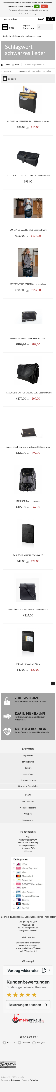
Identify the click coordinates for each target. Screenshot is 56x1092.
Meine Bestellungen (28, 946)
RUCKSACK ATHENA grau (28, 501)
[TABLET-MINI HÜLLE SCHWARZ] (28, 550)
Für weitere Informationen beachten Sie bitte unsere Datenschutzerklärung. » (28, 12)
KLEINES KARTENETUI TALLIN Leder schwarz (28, 122)
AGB (28, 837)
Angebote (26, 26)
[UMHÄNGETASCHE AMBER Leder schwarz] (28, 604)
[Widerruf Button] (28, 975)
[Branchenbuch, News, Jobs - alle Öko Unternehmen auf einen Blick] (8, 1067)
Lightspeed (15, 1080)
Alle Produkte (28, 802)
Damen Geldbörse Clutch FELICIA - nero (28, 339)
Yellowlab (34, 1080)
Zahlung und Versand (28, 846)
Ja (37, 6)
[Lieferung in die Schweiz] (28, 1023)
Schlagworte (18, 36)
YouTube (26, 1043)
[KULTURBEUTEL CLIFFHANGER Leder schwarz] (28, 170)
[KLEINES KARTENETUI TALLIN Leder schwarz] (28, 116)
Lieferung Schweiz (28, 780)
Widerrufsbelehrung (28, 840)
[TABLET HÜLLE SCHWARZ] (28, 658)
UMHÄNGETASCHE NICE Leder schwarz (28, 230)
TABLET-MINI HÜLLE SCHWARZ (28, 556)
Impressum (28, 756)
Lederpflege (28, 774)
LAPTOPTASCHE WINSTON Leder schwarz (28, 284)
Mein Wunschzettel (28, 951)
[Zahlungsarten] (28, 911)
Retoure (28, 768)
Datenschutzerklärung (28, 843)
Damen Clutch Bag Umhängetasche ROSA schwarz (28, 447)
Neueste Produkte (28, 808)
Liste (17, 65)
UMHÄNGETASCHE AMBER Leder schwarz (28, 610)
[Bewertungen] (28, 1012)
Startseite (7, 36)
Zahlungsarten (28, 762)
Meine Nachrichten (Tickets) (28, 949)
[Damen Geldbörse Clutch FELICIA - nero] (28, 333)
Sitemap (28, 851)
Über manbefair (28, 28)
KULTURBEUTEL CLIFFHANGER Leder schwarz (28, 176)
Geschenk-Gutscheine (28, 786)
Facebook (11, 1043)
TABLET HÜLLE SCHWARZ (28, 664)
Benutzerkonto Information (28, 943)
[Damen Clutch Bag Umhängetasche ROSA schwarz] (28, 441)
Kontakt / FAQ (28, 848)
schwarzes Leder (33, 36)
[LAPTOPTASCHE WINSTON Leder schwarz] (28, 278)
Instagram (41, 1043)
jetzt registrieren (10, 19)
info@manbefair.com (28, 931)
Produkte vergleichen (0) (34, 65)
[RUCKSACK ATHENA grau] (28, 495)
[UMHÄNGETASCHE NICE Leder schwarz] (28, 224)
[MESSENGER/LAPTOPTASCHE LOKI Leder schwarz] (28, 387)
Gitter (7, 65)
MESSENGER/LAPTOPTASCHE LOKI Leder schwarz (28, 393)
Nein (44, 6)
